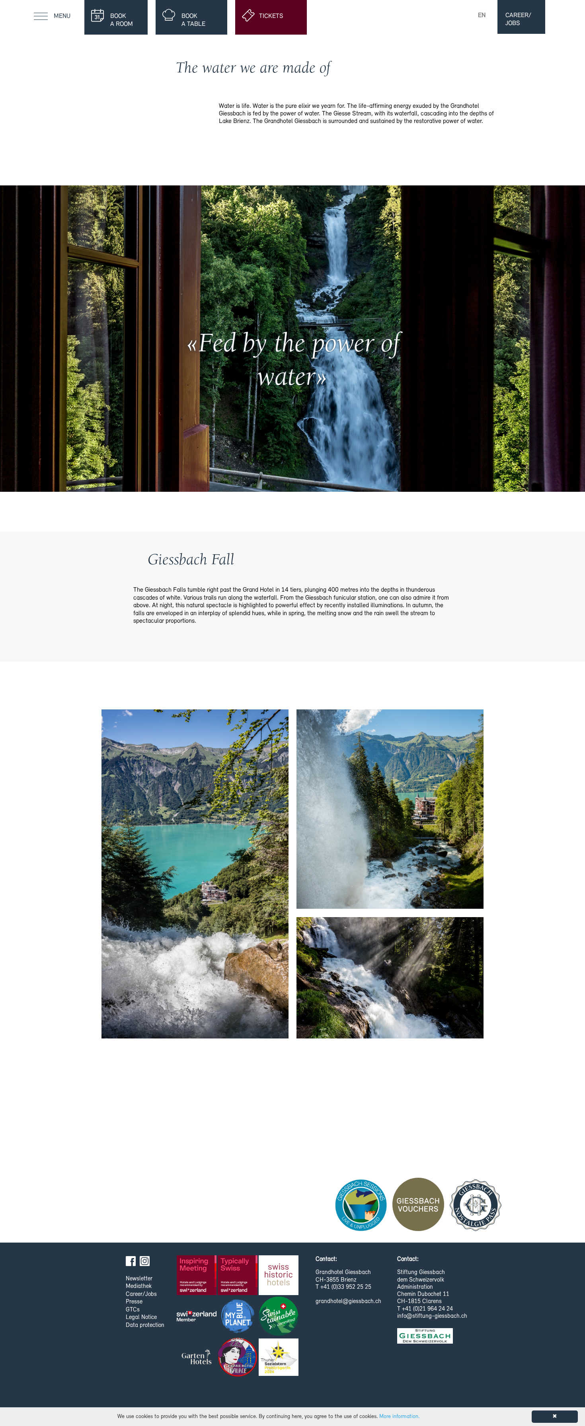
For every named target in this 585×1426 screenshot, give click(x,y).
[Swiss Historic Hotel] (279, 1275)
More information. (399, 1417)
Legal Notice (141, 1318)
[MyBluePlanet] (238, 1316)
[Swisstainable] (279, 1316)
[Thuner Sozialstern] (279, 1357)
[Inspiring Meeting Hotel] (197, 1275)
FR (466, 15)
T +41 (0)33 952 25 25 (343, 1287)
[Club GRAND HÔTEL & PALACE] (238, 1357)
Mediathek (139, 1287)
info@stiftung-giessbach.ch (432, 1316)
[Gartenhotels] (197, 1357)
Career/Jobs (141, 1294)
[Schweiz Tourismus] (197, 1316)
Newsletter (139, 1279)
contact (425, 15)
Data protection (145, 1326)
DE (450, 15)
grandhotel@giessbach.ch (348, 1302)
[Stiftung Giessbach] (425, 1341)
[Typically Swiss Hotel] (238, 1275)
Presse (134, 1302)
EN (482, 15)
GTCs (133, 1310)
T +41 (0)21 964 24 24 (425, 1309)
